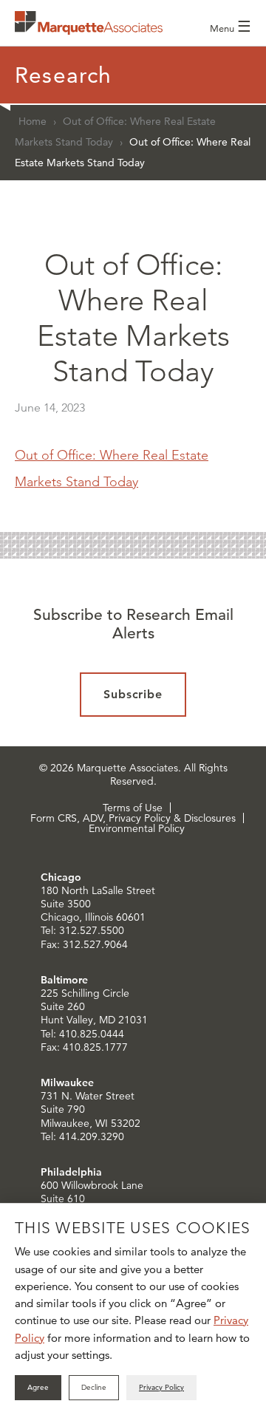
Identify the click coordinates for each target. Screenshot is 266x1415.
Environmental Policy (137, 828)
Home (32, 121)
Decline (93, 1387)
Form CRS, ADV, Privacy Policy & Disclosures (133, 818)
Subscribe (133, 694)
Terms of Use (133, 807)
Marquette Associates (89, 23)
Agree (38, 1387)
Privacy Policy (161, 1387)
